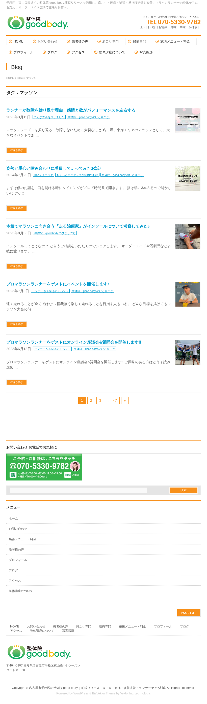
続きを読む (16, 150)
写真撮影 (68, 631)
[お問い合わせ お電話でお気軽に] (44, 477)
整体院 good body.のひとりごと (88, 117)
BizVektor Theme (103, 693)
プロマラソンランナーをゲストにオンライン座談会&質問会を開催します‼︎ (73, 342)
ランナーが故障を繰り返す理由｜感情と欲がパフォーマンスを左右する (71, 110)
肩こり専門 (83, 626)
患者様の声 (16, 549)
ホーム (13, 518)
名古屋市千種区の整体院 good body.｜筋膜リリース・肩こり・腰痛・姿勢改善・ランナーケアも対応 (97, 688)
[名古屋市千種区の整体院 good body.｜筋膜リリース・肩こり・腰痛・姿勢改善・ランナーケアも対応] (37, 24)
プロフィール (18, 560)
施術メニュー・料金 (22, 539)
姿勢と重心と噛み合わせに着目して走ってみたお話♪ (53, 168)
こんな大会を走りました (49, 117)
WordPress (81, 693)
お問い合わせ (18, 529)
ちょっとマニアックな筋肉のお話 (77, 174)
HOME (10, 78)
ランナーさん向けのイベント (50, 290)
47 (115, 400)
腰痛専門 (105, 626)
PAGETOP (189, 612)
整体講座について (21, 591)
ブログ (13, 570)
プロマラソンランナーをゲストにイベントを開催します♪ (57, 284)
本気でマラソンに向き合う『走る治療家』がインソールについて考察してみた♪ (78, 226)
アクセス (15, 580)
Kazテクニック (43, 174)
